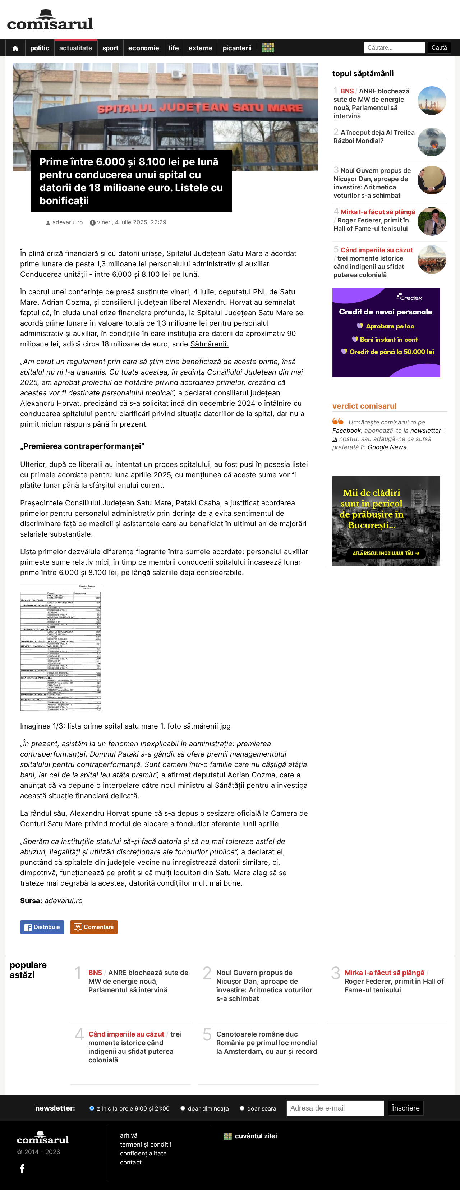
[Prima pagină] (15, 47)
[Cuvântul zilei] (261, 45)
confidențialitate (143, 1153)
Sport (110, 48)
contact (131, 1162)
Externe (200, 48)
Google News (387, 447)
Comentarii (98, 927)
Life (174, 48)
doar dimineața (207, 1108)
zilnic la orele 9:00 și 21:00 (132, 1108)
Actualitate (75, 48)
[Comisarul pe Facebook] (22, 1168)
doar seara (260, 1108)
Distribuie (46, 927)
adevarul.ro (67, 222)
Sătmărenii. (209, 344)
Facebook (346, 430)
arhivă (129, 1135)
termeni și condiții (145, 1144)
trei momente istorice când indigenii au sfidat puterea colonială (373, 262)
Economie (143, 48)
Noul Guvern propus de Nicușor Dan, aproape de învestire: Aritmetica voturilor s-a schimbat (372, 182)
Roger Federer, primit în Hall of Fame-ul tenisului (374, 219)
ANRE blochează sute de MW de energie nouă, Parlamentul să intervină (371, 103)
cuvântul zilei (255, 1136)
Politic (39, 48)
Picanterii (237, 48)
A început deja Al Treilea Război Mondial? (374, 136)
